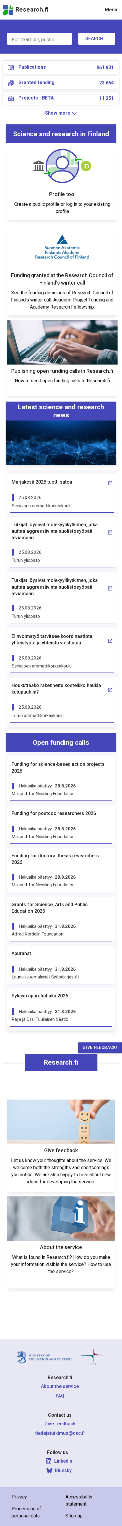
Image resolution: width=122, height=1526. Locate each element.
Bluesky (63, 1470)
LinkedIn (63, 1461)
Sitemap (74, 1516)
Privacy (19, 1497)
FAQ (60, 1396)
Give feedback (60, 1423)
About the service (60, 1386)
